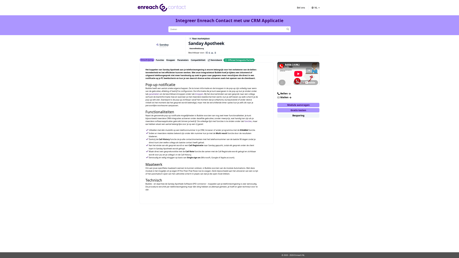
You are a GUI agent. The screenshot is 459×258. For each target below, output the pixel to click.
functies (248, 121)
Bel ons (301, 7)
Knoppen (170, 60)
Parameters (183, 60)
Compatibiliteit (198, 60)
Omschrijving (147, 60)
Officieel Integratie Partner (240, 60)
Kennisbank (216, 60)
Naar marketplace (201, 38)
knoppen (199, 94)
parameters (154, 94)
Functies (160, 60)
